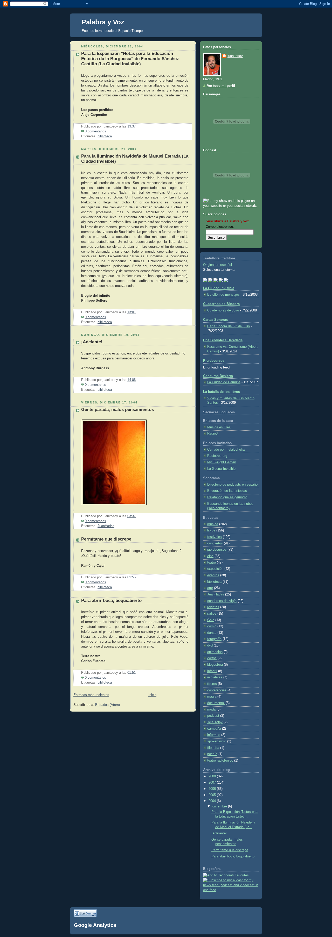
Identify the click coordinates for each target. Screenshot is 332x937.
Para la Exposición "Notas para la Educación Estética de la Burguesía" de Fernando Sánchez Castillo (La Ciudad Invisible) (130, 58)
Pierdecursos (213, 361)
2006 (213, 789)
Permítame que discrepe (106, 539)
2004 (213, 801)
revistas (213, 607)
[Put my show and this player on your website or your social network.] (231, 206)
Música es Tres (219, 427)
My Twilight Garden (221, 462)
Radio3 (212, 433)
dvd (210, 645)
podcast (213, 716)
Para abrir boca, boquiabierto (111, 600)
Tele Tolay (215, 722)
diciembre (220, 806)
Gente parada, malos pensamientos (117, 409)
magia (211, 696)
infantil (212, 671)
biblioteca (105, 136)
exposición (215, 569)
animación (215, 652)
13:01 (131, 312)
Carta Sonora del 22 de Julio (228, 326)
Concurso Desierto (218, 376)
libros (211, 530)
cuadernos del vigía (222, 601)
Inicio (152, 695)
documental (216, 703)
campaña (214, 728)
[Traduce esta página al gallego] (226, 279)
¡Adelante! (91, 341)
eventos (213, 575)
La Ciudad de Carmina (223, 382)
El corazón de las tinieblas (227, 491)
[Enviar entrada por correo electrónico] (107, 131)
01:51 (131, 673)
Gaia (210, 620)
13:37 (131, 126)
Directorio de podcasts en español (232, 484)
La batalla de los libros (221, 392)
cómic (211, 626)
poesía (212, 754)
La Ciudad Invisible (218, 288)
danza (211, 633)
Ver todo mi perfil (221, 86)
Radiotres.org (217, 456)
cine (210, 556)
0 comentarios (95, 131)
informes (213, 735)
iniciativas (214, 677)
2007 (213, 782)
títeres (212, 684)
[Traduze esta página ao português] (210, 279)
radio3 (211, 613)
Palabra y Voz (103, 22)
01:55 (131, 577)
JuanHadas (106, 526)
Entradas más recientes (91, 695)
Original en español (217, 265)
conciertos (215, 543)
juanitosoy (235, 56)
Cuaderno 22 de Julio (223, 310)
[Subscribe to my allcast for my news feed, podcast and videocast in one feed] (231, 890)
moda (211, 709)
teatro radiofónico (220, 760)
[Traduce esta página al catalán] (221, 279)
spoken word (216, 741)
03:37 (131, 516)
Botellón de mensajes (223, 294)
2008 (213, 776)
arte (210, 588)
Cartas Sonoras (215, 320)
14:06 (131, 380)
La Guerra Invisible (221, 469)
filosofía (213, 748)
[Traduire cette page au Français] (215, 279)
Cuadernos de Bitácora (221, 304)
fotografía (214, 639)
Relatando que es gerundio (227, 497)
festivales (214, 537)
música (212, 524)
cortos (212, 658)
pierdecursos (216, 549)
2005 (213, 795)
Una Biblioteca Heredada (223, 340)
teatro (211, 562)
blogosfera (215, 664)
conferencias (216, 690)
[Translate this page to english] (205, 279)
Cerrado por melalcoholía (226, 449)
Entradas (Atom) (107, 705)
